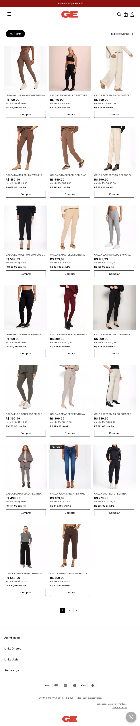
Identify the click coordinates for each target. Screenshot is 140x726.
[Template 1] (70, 14)
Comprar (25, 114)
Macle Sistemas (119, 707)
